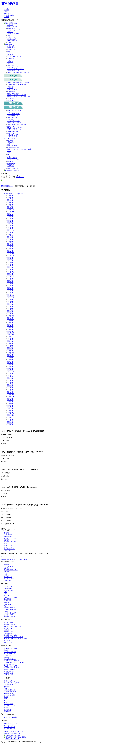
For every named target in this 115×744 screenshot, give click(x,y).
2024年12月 (10, 230)
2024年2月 (10, 248)
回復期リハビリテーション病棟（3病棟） (19, 149)
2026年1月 (10, 208)
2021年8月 (10, 301)
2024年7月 (10, 239)
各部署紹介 (10, 140)
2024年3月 (10, 246)
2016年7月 (10, 401)
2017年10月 (10, 375)
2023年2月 (10, 269)
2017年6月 (10, 382)
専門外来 (10, 62)
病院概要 (10, 32)
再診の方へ (10, 65)
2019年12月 (10, 333)
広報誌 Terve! (11, 42)
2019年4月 (10, 345)
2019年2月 (10, 349)
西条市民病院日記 (9, 15)
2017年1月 (10, 391)
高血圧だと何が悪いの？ (14, 129)
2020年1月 (10, 331)
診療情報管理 (11, 166)
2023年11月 (10, 253)
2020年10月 (10, 319)
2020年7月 (10, 322)
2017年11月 (10, 373)
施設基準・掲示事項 (13, 33)
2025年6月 (10, 220)
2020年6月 (10, 324)
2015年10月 (10, 417)
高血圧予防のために (13, 133)
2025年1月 (10, 229)
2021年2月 (10, 312)
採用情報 (6, 17)
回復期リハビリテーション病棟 (16, 95)
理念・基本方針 (12, 26)
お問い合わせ (8, 13)
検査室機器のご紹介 (13, 70)
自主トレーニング (12, 117)
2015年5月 (10, 423)
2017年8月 (10, 379)
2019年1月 (10, 350)
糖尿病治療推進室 (12, 168)
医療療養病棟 (11, 91)
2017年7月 (10, 380)
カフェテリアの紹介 (13, 137)
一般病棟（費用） (12, 89)
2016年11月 (10, 394)
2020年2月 (10, 329)
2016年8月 (10, 400)
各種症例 (10, 112)
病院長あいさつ (12, 28)
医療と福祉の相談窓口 (11, 717)
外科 (8, 53)
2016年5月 (10, 405)
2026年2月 (10, 206)
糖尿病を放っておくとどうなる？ (17, 124)
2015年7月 (10, 421)
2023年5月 (10, 264)
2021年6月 (10, 305)
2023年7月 (10, 260)
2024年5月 (10, 243)
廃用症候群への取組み (14, 110)
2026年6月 (10, 199)
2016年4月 (10, 407)
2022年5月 (10, 285)
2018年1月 (10, 370)
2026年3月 (10, 204)
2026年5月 (10, 201)
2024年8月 (10, 238)
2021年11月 (10, 296)
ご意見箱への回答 (9, 727)
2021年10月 (10, 297)
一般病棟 (10, 88)
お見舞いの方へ (12, 98)
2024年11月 (10, 232)
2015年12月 (10, 414)
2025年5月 (10, 222)
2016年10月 (10, 396)
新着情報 (6, 10)
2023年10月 (10, 255)
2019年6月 (10, 342)
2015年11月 (10, 416)
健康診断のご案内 (12, 135)
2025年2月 (10, 227)
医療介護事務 (11, 163)
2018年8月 (10, 359)
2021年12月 (10, 294)
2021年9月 (10, 299)
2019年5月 (10, 343)
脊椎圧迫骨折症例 (12, 115)
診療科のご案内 (12, 49)
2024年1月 (10, 250)
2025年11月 (10, 211)
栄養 (8, 156)
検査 (8, 152)
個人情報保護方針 (9, 728)
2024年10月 (10, 234)
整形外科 (10, 55)
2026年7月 (10, 197)
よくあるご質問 (8, 725)
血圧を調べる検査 (12, 131)
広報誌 (6, 11)
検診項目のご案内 (12, 67)
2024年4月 (10, 245)
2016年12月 (10, 393)
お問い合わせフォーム (11, 723)
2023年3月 (10, 268)
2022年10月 (10, 276)
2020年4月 (10, 326)
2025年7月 (10, 218)
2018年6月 (10, 363)
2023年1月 (10, 271)
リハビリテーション (13, 121)
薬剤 (8, 154)
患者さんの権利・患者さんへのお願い (18, 72)
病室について (11, 86)
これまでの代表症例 (13, 114)
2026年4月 (10, 202)
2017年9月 (10, 377)
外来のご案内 (11, 46)
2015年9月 (10, 419)
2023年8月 (10, 259)
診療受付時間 (11, 47)
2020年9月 (10, 320)
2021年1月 (10, 313)
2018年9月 (10, 357)
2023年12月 (10, 252)
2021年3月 (10, 310)
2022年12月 (10, 273)
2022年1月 (10, 292)
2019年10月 (10, 336)
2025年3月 (10, 225)
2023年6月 (10, 262)
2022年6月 (10, 283)
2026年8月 (10, 195)
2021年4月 (10, 308)
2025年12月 (10, 209)
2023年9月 (10, 257)
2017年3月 (10, 387)
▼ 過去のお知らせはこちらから (13, 193)
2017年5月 (10, 384)
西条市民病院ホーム (7, 186)
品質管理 (10, 161)
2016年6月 (10, 403)
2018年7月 (10, 361)
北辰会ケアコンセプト (14, 30)
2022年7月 (10, 282)
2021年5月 (10, 306)
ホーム (6, 8)
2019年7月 (10, 340)
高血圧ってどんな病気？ (14, 128)
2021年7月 (10, 303)
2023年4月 (10, 266)
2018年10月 (10, 356)
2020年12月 (10, 315)
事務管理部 (10, 165)
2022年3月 (10, 289)
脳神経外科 (10, 58)
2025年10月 (10, 213)
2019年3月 (10, 347)
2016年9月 (10, 398)
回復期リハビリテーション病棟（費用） (19, 96)
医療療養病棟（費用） (14, 93)
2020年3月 (10, 327)
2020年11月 (10, 317)
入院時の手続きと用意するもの (16, 84)
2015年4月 (10, 424)
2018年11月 (10, 354)
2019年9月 (10, 338)
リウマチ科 (10, 60)
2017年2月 (10, 389)
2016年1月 (10, 412)
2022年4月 (10, 287)
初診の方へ (10, 63)
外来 (8, 144)
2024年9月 (10, 236)
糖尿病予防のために (13, 126)
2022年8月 (10, 280)
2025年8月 (10, 216)
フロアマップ (11, 39)
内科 (8, 51)
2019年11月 (10, 334)
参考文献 (10, 119)
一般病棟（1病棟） (13, 145)
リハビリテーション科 (14, 56)
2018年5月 (10, 364)
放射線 (9, 151)
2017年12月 (10, 371)
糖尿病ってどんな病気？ (14, 122)
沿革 (8, 35)
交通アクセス (11, 37)
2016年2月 (10, 410)
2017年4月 (10, 386)
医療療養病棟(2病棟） (14, 147)
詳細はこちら (20, 177)
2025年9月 (10, 215)
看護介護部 (10, 142)
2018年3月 (10, 368)
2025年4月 (10, 223)
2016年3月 (10, 408)
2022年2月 (10, 290)
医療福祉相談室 (12, 158)
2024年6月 (10, 241)
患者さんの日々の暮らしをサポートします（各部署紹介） (11, 682)
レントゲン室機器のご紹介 (15, 69)
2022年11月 (10, 275)
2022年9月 (10, 278)
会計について (11, 100)
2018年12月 (10, 352)
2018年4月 (10, 366)
